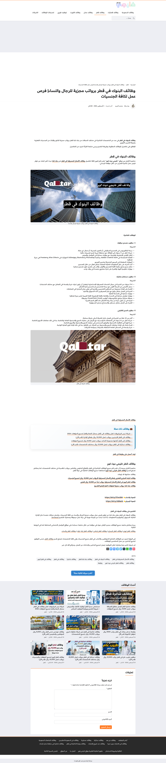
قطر (127, 84)
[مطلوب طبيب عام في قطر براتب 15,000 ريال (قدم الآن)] (118, 652)
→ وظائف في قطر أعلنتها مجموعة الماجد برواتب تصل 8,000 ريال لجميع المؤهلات (101, 441)
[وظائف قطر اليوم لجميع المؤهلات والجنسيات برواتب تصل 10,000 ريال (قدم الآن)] (47, 652)
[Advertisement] (83, 36)
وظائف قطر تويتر (129, 531)
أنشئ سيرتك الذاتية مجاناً (83, 573)
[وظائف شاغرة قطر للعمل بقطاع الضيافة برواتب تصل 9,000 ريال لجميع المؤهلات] (118, 601)
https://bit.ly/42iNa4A (114, 501)
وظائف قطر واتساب (69, 531)
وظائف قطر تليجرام (115, 531)
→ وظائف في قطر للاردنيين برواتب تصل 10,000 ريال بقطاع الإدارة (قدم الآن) (104, 437)
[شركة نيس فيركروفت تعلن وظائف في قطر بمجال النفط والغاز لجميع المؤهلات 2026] (47, 601)
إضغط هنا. (55, 517)
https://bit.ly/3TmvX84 (114, 497)
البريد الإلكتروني (107, 719)
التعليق (109, 688)
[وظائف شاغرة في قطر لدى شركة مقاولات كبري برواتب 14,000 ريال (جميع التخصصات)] (83, 626)
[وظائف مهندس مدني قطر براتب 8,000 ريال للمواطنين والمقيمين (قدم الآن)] (47, 626)
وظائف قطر (49, 539)
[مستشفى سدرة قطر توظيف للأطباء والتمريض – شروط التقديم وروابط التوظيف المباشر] (83, 601)
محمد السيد (119, 106)
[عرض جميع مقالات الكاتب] (133, 106)
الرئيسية (133, 84)
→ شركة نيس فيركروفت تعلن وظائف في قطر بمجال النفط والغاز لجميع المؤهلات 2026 (99, 434)
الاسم (110, 712)
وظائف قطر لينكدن (100, 531)
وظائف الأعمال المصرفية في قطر (123, 420)
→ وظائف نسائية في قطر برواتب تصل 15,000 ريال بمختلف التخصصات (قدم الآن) (101, 444)
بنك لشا (55, 161)
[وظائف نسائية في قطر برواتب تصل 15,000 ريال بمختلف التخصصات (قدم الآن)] (83, 652)
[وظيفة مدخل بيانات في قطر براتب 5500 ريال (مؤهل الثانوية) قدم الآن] (118, 626)
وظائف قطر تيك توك (84, 531)
